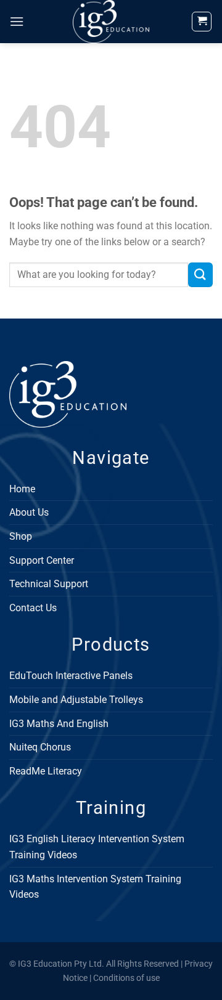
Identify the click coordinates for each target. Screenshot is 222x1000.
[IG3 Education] (111, 21)
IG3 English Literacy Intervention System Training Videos (96, 847)
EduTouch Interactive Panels (71, 675)
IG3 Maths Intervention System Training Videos (95, 887)
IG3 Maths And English (59, 724)
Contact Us (33, 608)
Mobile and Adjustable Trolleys (76, 699)
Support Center (41, 560)
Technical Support (48, 584)
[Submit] (200, 274)
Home (22, 489)
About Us (29, 512)
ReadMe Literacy (45, 771)
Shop (20, 536)
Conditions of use (126, 978)
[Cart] (202, 21)
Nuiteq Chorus (40, 747)
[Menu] (16, 21)
